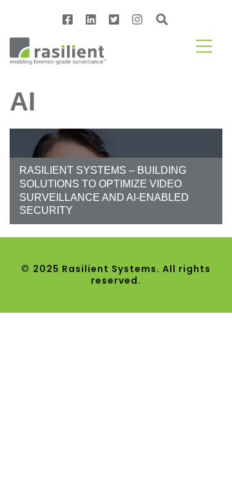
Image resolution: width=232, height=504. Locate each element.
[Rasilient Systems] (58, 50)
